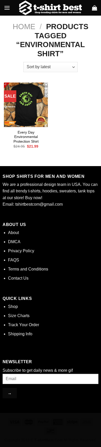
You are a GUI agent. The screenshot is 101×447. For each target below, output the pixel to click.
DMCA (14, 242)
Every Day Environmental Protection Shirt (26, 136)
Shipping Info (20, 334)
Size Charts (19, 315)
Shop (13, 306)
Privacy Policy (21, 251)
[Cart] (94, 8)
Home (24, 26)
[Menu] (7, 7)
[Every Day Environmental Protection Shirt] (26, 105)
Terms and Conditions (28, 269)
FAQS (13, 260)
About (13, 232)
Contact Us (18, 278)
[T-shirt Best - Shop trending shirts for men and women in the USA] (50, 8)
